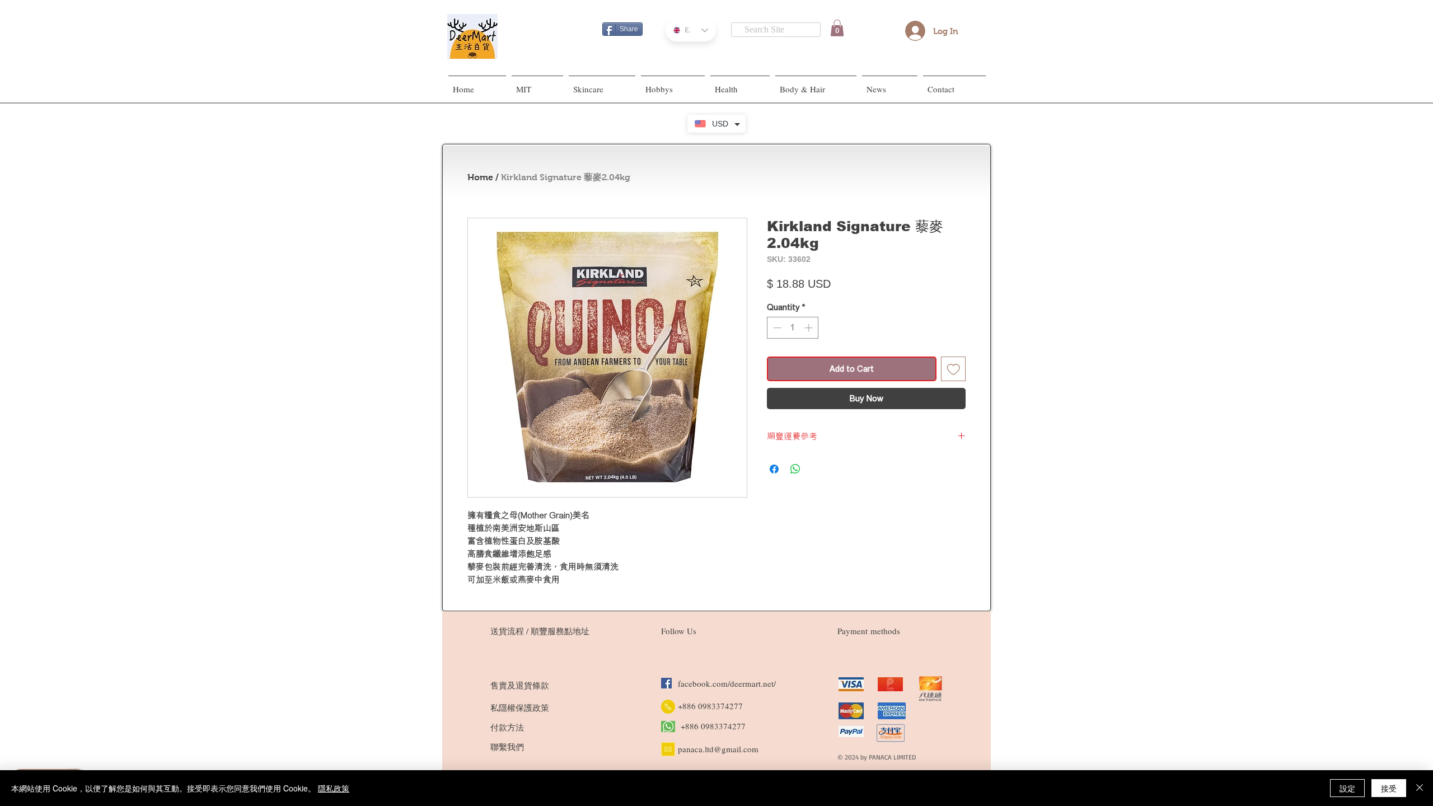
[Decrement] (776, 327)
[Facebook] (666, 683)
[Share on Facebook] (774, 469)
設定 (1347, 788)
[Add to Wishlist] (953, 369)
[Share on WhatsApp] (795, 469)
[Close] (1419, 788)
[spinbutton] (793, 327)
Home (480, 177)
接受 (1389, 788)
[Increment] (809, 327)
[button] (837, 28)
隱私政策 (333, 788)
